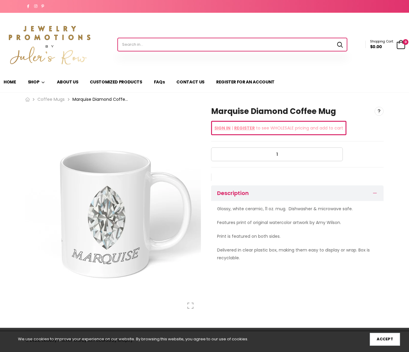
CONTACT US (190, 82)
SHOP (34, 82)
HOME (10, 82)
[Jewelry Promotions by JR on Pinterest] (43, 6)
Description (233, 193)
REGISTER (244, 128)
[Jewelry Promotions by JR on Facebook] (29, 6)
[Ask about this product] (379, 111)
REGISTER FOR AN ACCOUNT (245, 82)
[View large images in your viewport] (190, 306)
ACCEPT (385, 339)
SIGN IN (222, 128)
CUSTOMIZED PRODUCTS (116, 82)
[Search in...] (340, 44)
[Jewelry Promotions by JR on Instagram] (36, 6)
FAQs (159, 82)
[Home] (27, 99)
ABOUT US (67, 82)
